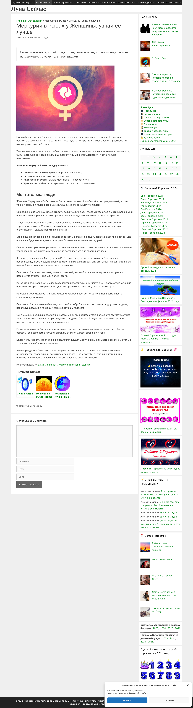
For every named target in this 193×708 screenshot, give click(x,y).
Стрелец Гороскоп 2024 (153, 222)
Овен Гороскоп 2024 (151, 195)
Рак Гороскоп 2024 (150, 206)
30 (148, 179)
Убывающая (150, 127)
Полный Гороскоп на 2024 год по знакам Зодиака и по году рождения (158, 338)
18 (160, 168)
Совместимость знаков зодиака (117, 2)
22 (143, 174)
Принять (127, 700)
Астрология (41, 2)
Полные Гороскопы (62, 2)
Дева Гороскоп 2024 (151, 212)
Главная (21, 20)
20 (171, 168)
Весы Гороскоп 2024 (151, 216)
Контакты (62, 701)
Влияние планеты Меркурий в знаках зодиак (64, 364)
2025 (170, 628)
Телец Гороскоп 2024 (152, 199)
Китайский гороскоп (87, 2)
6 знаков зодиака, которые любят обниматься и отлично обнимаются (159, 505)
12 (166, 162)
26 (166, 174)
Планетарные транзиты (30, 406)
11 (160, 162)
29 (143, 179)
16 (148, 168)
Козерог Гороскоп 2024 (154, 226)
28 (177, 174)
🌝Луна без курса (150, 137)
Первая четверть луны (156, 117)
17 (154, 168)
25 (160, 174)
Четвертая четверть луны (158, 134)
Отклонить (169, 700)
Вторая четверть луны (156, 120)
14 (177, 162)
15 (143, 168)
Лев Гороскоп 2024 (151, 209)
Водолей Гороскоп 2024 (155, 229)
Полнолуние (150, 124)
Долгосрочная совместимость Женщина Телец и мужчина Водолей (159, 494)
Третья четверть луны (156, 131)
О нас (55, 701)
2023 (155, 628)
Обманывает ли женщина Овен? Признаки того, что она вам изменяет (160, 524)
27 (171, 174)
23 (148, 174)
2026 (178, 628)
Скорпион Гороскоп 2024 (154, 219)
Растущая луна (152, 114)
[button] (187, 685)
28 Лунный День (169, 512)
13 (171, 162)
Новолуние (150, 110)
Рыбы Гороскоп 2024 (153, 232)
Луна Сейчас (28, 9)
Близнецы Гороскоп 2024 (154, 202)
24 (154, 174)
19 (166, 168)
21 (177, 168)
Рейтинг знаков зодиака (169, 2)
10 (154, 162)
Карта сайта (46, 701)
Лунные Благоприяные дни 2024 (158, 141)
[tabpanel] (160, 369)
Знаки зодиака (145, 2)
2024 (163, 628)
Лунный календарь (21, 2)
